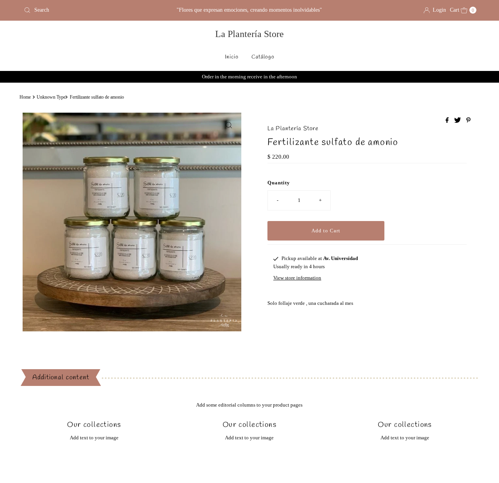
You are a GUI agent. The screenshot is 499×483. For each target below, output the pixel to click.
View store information (297, 278)
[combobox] (95, 10)
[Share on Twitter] (458, 120)
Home (25, 97)
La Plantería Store (249, 34)
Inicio (232, 57)
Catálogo (262, 57)
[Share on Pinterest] (468, 120)
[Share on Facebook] (448, 120)
